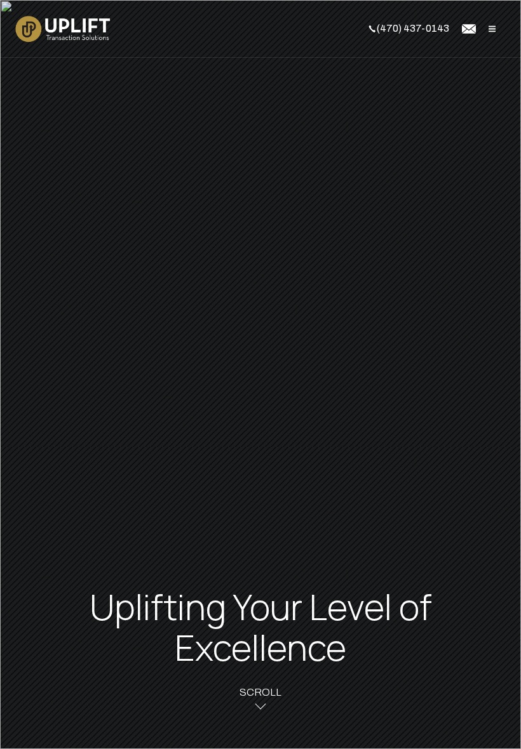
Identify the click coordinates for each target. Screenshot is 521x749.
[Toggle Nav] (492, 28)
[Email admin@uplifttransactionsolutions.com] (469, 29)
